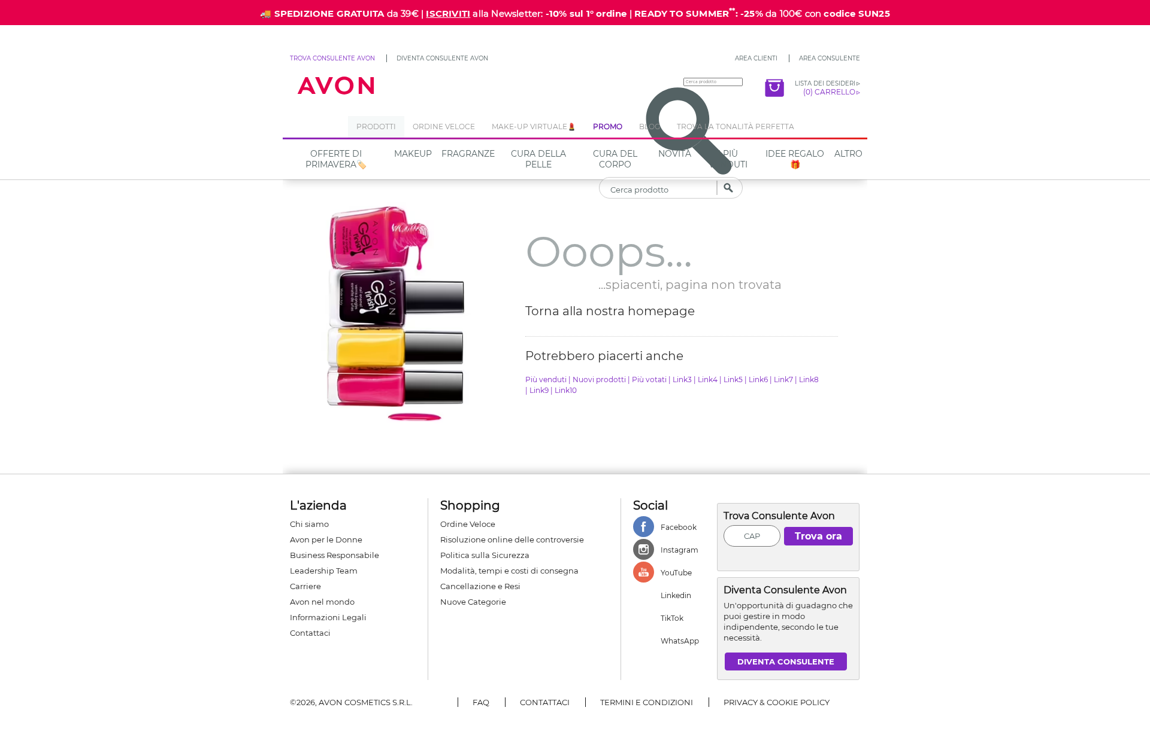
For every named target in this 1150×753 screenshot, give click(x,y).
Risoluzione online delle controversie (512, 539)
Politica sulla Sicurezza (484, 555)
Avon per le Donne (326, 539)
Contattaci (310, 633)
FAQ (481, 702)
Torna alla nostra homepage (610, 311)
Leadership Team (324, 570)
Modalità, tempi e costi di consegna (509, 570)
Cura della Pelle (538, 159)
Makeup (413, 153)
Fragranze (468, 153)
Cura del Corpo (615, 159)
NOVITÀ (674, 153)
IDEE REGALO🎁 (794, 159)
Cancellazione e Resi (480, 586)
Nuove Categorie (473, 601)
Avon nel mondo (322, 601)
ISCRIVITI (448, 13)
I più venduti (728, 159)
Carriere (305, 586)
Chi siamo (309, 524)
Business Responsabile (334, 555)
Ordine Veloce (467, 524)
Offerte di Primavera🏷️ (336, 159)
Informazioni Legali (328, 617)
